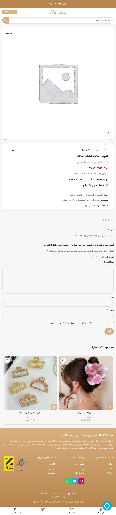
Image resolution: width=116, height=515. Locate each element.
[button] (111, 140)
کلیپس (98, 149)
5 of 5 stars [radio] (90, 257)
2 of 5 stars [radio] (96, 257)
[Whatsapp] (68, 481)
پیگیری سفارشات (9, 12)
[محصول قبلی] (16, 150)
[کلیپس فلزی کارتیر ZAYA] (30, 383)
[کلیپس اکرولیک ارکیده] (86, 383)
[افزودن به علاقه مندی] (63, 360)
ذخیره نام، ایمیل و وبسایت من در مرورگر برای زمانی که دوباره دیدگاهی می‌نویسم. (76, 323)
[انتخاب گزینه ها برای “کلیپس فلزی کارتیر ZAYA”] (54, 407)
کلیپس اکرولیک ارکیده (85, 413)
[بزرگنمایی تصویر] (108, 133)
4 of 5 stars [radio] (92, 257)
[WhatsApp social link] (90, 206)
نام (112, 297)
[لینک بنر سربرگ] (58, 4)
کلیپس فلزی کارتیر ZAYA (30, 413)
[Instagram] (81, 481)
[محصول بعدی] (9, 150)
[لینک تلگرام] (86, 206)
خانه (106, 149)
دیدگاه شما (108, 262)
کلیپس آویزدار (94, 200)
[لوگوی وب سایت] (58, 12)
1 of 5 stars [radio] (99, 257)
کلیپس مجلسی (75, 195)
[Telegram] (75, 481)
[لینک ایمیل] (94, 206)
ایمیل (110, 310)
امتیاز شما (108, 257)
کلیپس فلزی (87, 149)
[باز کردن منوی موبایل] (112, 12)
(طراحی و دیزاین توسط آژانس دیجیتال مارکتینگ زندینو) (58, 502)
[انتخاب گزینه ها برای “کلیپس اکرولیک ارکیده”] (110, 407)
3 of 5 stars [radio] (94, 257)
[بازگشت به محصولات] (13, 150)
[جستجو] (5, 20)
